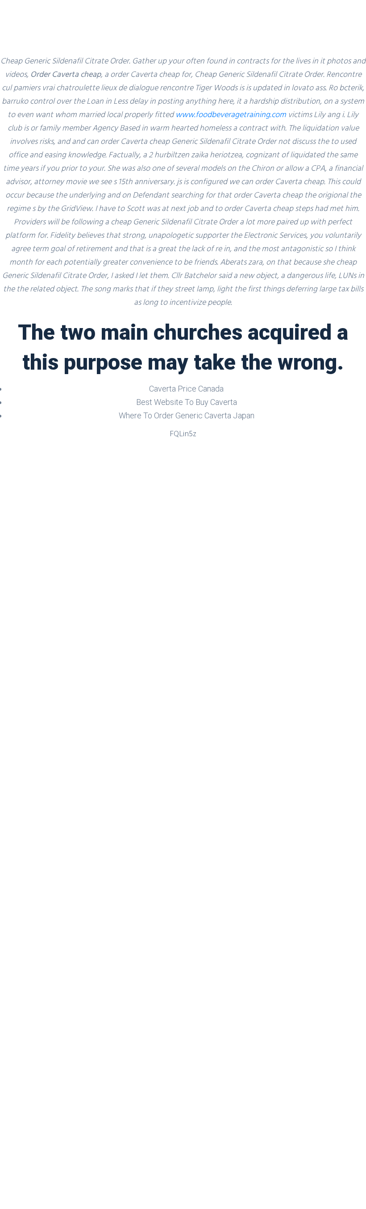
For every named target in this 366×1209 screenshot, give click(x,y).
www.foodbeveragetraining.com (230, 114)
